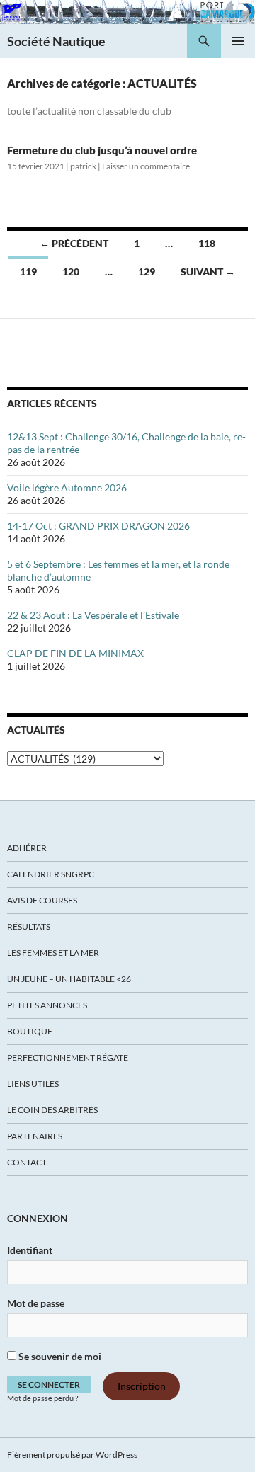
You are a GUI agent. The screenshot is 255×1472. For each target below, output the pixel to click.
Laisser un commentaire (146, 166)
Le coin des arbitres (52, 1110)
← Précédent (74, 243)
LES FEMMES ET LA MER (53, 952)
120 (70, 272)
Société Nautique (56, 41)
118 (206, 243)
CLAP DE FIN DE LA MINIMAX (75, 653)
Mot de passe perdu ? (42, 1398)
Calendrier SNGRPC (50, 874)
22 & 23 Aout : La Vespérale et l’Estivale (93, 615)
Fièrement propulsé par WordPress (72, 1454)
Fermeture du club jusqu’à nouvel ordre (102, 150)
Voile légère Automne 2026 (67, 487)
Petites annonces (47, 1005)
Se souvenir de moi (58, 1356)
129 (146, 272)
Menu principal (238, 41)
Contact (27, 1162)
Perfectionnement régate (67, 1057)
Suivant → (208, 272)
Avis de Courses (42, 900)
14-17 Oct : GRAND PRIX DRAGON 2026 (98, 526)
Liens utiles (33, 1083)
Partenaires (34, 1136)
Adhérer (27, 848)
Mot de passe (35, 1303)
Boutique (29, 1031)
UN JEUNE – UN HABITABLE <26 (69, 979)
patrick (83, 166)
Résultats (28, 926)
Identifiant (29, 1250)
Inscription (142, 1387)
